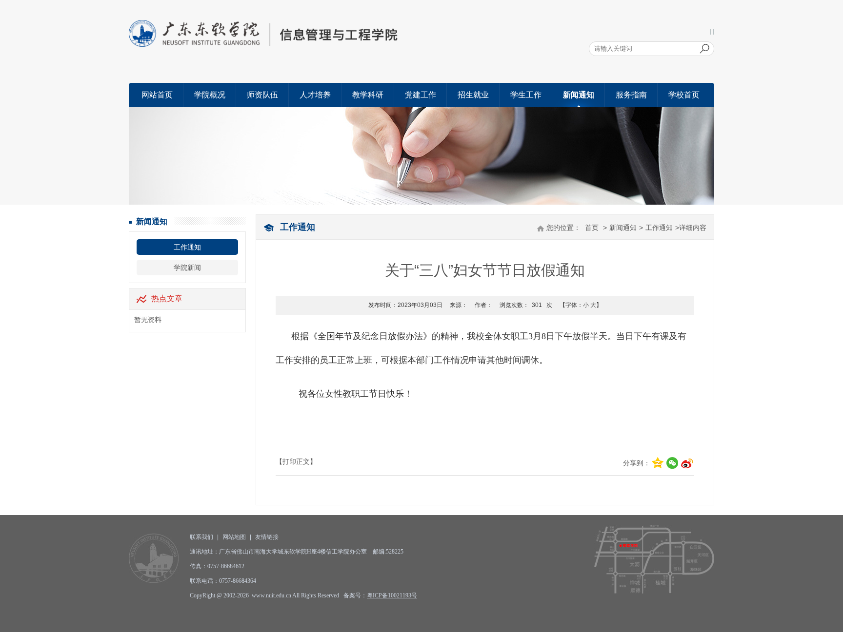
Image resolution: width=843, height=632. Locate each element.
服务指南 (631, 95)
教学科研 (367, 95)
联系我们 (201, 537)
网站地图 (234, 537)
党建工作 (420, 95)
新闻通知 (578, 95)
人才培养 (315, 95)
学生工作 (526, 95)
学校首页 (684, 95)
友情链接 (267, 537)
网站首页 (157, 95)
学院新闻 (187, 267)
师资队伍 (262, 95)
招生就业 (473, 95)
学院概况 (209, 95)
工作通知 (187, 247)
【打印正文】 (296, 461)
